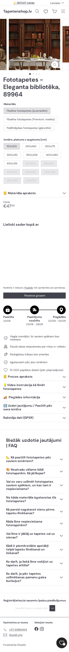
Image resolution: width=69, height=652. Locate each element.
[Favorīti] (46, 11)
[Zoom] (54, 64)
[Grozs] (54, 11)
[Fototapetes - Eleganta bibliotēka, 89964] (34, 243)
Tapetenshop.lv (17, 11)
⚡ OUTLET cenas (23, 2)
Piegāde (28, 287)
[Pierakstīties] (52, 608)
